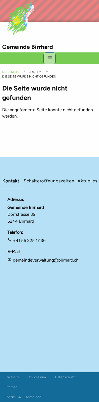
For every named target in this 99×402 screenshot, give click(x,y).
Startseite (10, 72)
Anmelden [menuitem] (33, 397)
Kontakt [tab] (11, 180)
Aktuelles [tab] (87, 180)
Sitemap (10, 387)
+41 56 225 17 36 (29, 240)
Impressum (37, 377)
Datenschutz (65, 377)
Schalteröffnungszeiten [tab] (49, 180)
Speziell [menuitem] (10, 397)
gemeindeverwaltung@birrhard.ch (46, 260)
